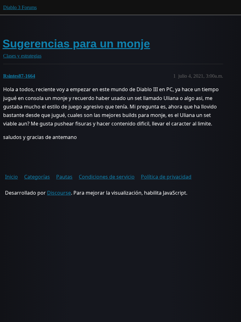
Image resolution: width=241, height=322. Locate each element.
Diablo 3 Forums (20, 7)
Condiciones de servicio (107, 176)
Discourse (59, 192)
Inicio (11, 176)
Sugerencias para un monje (76, 43)
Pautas (64, 176)
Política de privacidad (166, 176)
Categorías (37, 176)
